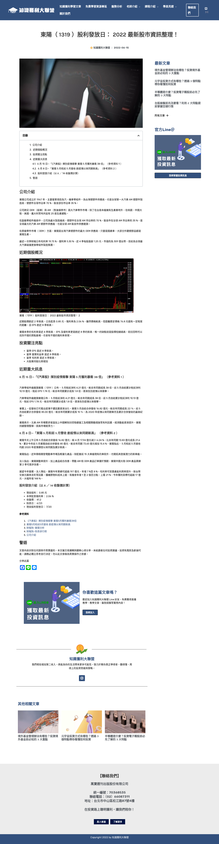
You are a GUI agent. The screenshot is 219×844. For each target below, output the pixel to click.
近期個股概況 (40, 149)
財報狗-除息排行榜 (37, 531)
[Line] (206, 8)
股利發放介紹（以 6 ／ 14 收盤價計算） (59, 173)
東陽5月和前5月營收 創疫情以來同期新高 (48, 524)
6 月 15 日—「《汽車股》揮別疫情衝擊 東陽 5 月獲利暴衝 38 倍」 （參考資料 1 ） (80, 163)
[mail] (206, 12)
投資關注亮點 (40, 154)
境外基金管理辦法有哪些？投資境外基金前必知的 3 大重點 (177, 71)
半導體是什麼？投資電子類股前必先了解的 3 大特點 (177, 94)
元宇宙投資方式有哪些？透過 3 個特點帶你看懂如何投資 (178, 83)
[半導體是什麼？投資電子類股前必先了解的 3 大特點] (125, 721)
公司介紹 (37, 145)
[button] (138, 6)
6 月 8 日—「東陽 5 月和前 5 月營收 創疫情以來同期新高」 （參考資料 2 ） (78, 168)
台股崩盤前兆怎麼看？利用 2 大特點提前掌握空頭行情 (178, 105)
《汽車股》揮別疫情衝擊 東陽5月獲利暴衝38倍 (52, 520)
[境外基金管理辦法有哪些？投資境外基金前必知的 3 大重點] (38, 721)
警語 (35, 178)
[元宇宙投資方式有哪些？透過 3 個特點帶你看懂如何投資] (81, 721)
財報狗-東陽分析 (35, 527)
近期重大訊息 (40, 159)
